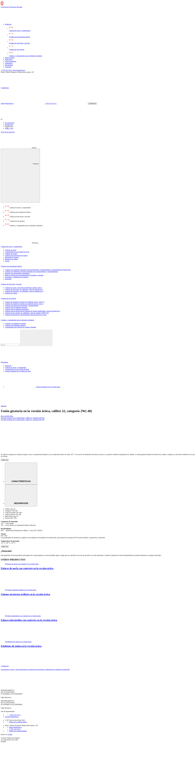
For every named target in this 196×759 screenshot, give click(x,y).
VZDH (9, 734)
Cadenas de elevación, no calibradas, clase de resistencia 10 (24, 291)
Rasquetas (8, 279)
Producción (8, 59)
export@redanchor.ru (12, 717)
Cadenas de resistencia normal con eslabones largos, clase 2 (24, 304)
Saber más (5, 460)
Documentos (9, 65)
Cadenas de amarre (11, 254)
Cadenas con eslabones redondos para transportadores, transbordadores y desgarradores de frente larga (38, 270)
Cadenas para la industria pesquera (16, 307)
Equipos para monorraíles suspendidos (17, 273)
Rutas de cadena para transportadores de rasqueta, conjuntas (24, 275)
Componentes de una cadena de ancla (17, 252)
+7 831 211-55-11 (6, 70)
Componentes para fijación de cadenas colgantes (20, 327)
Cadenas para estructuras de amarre (16, 255)
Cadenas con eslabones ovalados (15, 323)
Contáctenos (5, 88)
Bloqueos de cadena (11, 259)
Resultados (4, 362)
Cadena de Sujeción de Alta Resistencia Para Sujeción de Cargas (26, 315)
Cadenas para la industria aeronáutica (17, 309)
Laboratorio (8, 63)
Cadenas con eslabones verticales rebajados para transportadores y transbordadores (31, 271)
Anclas (7, 261)
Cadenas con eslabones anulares (15, 325)
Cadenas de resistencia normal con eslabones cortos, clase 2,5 (24, 302)
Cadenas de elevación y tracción (19, 43)
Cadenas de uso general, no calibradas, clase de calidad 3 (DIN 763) (27, 313)
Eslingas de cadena (11, 293)
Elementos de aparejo (12, 257)
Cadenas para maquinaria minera (19, 37)
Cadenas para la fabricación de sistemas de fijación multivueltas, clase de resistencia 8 (32, 311)
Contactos (8, 67)
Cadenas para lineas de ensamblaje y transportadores (22, 305)
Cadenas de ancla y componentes (19, 30)
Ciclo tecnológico (10, 61)
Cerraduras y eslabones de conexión (16, 277)
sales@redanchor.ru (15, 727)
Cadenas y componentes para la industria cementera (25, 56)
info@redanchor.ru (19, 70)
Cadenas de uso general (16, 49)
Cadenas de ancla (10, 250)
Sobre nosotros (9, 58)
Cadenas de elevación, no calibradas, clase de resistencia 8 (23, 289)
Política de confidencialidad (18, 722)
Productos (8, 24)
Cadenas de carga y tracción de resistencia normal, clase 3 (23, 288)
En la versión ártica (7, 416)
